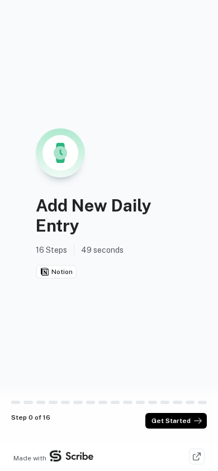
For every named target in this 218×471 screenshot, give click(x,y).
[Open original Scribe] (197, 456)
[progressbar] (15, 402)
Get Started (171, 421)
